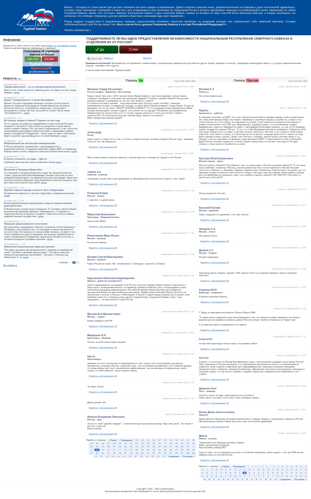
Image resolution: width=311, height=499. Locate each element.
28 (259, 470)
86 (209, 479)
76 (268, 476)
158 (119, 447)
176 (114, 450)
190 (193, 450)
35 (292, 470)
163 (148, 447)
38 (306, 470)
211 (101, 456)
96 (256, 479)
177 (119, 450)
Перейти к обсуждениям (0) (103, 147)
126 (153, 440)
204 (165, 453)
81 (292, 476)
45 (230, 473)
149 (176, 443)
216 (129, 456)
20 (221, 470)
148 (170, 443)
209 (193, 453)
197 (125, 453)
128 (165, 440)
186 (170, 450)
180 (136, 450)
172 (91, 450)
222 (163, 456)
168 (176, 447)
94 (247, 479)
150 (182, 443)
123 (136, 440)
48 (245, 473)
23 (235, 470)
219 (146, 456)
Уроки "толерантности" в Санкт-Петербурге (29, 100)
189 (187, 450)
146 (159, 443)
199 (136, 453)
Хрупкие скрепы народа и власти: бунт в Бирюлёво (34, 190)
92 (238, 479)
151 (187, 443)
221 (158, 456)
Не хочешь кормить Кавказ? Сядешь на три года (32, 120)
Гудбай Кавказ (35, 28)
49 (249, 473)
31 (273, 470)
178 (125, 450)
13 (296, 466)
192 (97, 453)
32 (277, 470)
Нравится (108, 58)
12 (292, 466)
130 (176, 440)
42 (216, 473)
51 (259, 473)
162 (142, 447)
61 (306, 473)
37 (301, 470)
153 (91, 447)
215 (124, 456)
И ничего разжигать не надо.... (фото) (25, 159)
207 (182, 453)
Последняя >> (189, 456)
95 (252, 479)
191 (91, 453)
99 (270, 479)
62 (202, 476)
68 (230, 476)
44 (226, 473)
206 (176, 453)
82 (296, 476)
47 (240, 473)
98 (266, 479)
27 (254, 470)
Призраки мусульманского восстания (25, 223)
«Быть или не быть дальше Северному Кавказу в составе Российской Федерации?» (171, 24)
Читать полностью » (77, 30)
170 (187, 447)
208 (187, 453)
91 (233, 479)
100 (275, 479)
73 (254, 476)
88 (219, 479)
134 (91, 443)
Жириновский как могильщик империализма (29, 143)
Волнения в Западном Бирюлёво (23, 169)
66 (221, 476)
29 (263, 470)
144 (148, 443)
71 (245, 476)
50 (254, 473)
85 (205, 479)
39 (202, 473)
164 (153, 447)
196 (119, 453)
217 (135, 456)
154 (97, 447)
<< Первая (112, 440)
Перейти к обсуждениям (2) (214, 149)
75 (263, 476)
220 (152, 456)
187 (176, 450)
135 (97, 443)
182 (148, 450)
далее (16, 92)
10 (282, 466)
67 (226, 476)
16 (202, 470)
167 (170, 447)
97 (261, 479)
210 (96, 456)
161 (136, 447)
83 (301, 476)
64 (212, 476)
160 (131, 447)
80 (287, 476)
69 (235, 476)
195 (114, 453)
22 (230, 470)
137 (108, 443)
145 (153, 443)
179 (131, 450)
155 (102, 447)
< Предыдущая (126, 440)
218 (141, 456)
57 (287, 473)
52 (263, 473)
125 (148, 440)
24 (240, 470)
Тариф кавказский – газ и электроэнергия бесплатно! (35, 86)
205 (170, 453)
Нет (135, 49)
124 (142, 440)
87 (214, 479)
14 (301, 466)
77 (273, 476)
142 (136, 443)
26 (249, 470)
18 (212, 470)
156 (108, 447)
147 (165, 443)
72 (249, 476)
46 (235, 473)
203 (159, 453)
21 (226, 470)
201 (148, 453)
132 (187, 440)
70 (240, 476)
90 (228, 479)
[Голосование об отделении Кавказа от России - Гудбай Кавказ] (41, 73)
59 (296, 473)
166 (165, 447)
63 (207, 476)
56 (282, 473)
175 (108, 450)
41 (212, 473)
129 (170, 440)
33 (282, 470)
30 (268, 470)
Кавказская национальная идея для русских (29, 246)
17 (207, 470)
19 (216, 470)
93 (242, 479)
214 (118, 456)
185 (165, 450)
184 (159, 450)
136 (102, 443)
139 (119, 443)
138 (114, 443)
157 (114, 447)
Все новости (10, 265)
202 (153, 453)
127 (159, 440)
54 (273, 473)
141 (131, 443)
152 (193, 443)
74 (259, 476)
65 (216, 476)
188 (182, 450)
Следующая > (174, 456)
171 (193, 447)
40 (207, 473)
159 (125, 447)
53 (268, 473)
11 (287, 466)
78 (277, 476)
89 (224, 479)
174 (102, 450)
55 (277, 473)
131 (182, 440)
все (19, 79)
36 (296, 470)
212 (107, 456)
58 (292, 473)
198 (131, 453)
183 (153, 450)
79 (282, 476)
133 (193, 440)
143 (142, 443)
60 (301, 473)
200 (142, 453)
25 (245, 470)
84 (306, 476)
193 (102, 453)
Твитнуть (147, 58)
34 (287, 470)
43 (221, 473)
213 (112, 456)
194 (108, 453)
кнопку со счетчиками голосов (61, 45)
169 (182, 447)
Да (102, 49)
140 (125, 443)
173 (97, 450)
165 (159, 447)
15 (306, 466)
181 (142, 450)
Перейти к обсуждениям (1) (103, 123)
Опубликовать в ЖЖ (91, 58)
